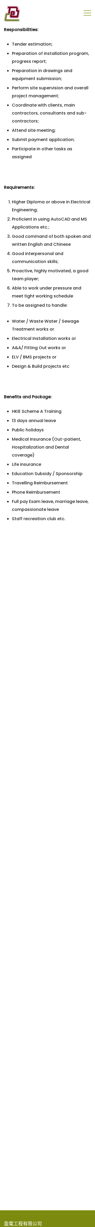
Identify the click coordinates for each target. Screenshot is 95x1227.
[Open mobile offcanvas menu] (87, 13)
